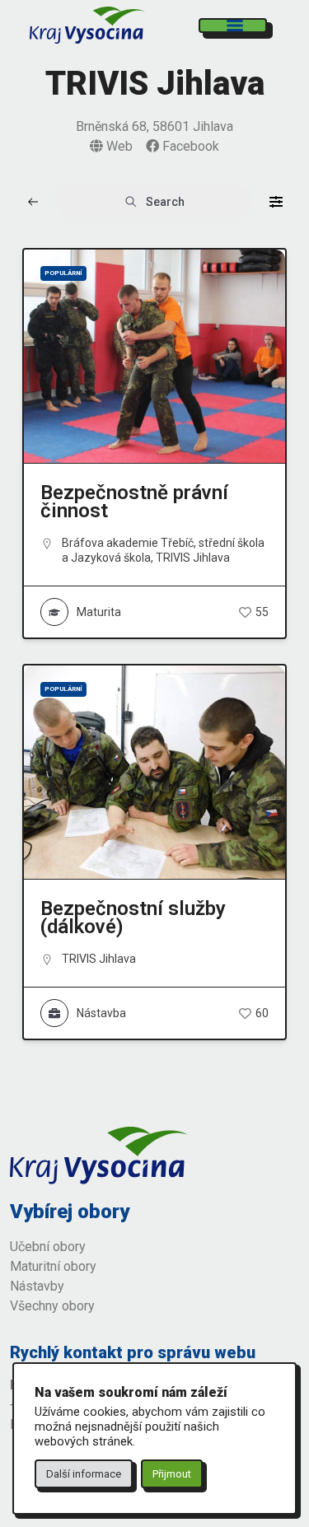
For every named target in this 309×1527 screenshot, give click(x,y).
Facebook (189, 146)
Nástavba (101, 1013)
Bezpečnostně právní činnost (134, 501)
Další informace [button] (83, 1474)
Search (165, 201)
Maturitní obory (53, 1266)
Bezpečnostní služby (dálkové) (133, 917)
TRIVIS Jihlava (193, 557)
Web (118, 146)
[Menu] (233, 25)
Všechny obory (52, 1306)
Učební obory (48, 1246)
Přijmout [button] (171, 1474)
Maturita (99, 612)
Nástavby (39, 1286)
